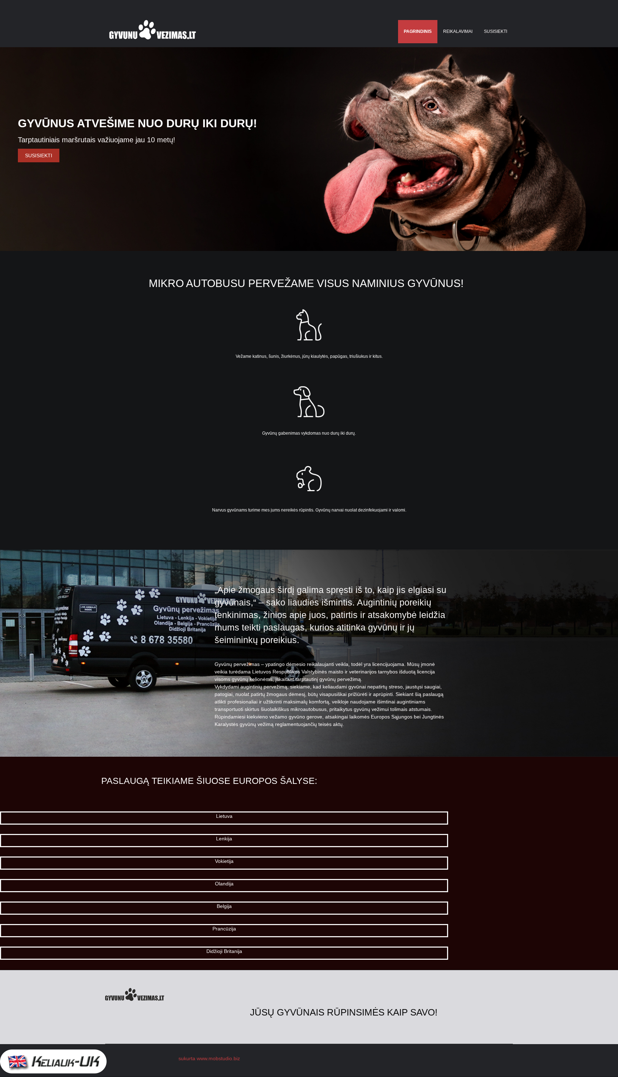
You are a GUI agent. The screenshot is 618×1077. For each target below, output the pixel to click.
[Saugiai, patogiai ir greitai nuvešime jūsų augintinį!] (152, 31)
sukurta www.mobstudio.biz (209, 1058)
